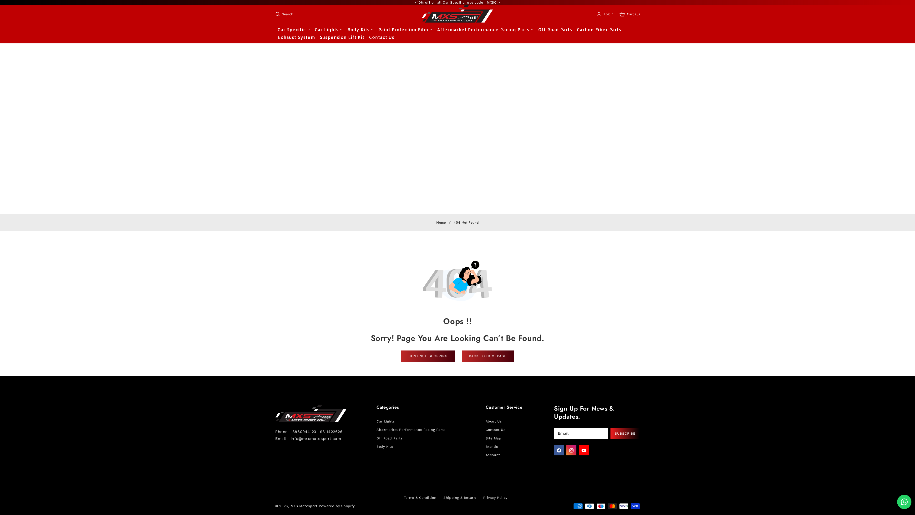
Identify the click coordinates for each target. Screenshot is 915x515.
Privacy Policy (495, 498)
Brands (492, 446)
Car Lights (385, 421)
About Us (494, 421)
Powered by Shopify (337, 506)
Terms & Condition (420, 498)
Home (441, 223)
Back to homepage (488, 356)
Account (493, 455)
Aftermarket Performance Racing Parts (411, 430)
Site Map (493, 438)
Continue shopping (427, 356)
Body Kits (384, 446)
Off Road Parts (389, 438)
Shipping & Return (459, 498)
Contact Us (495, 430)
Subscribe (625, 433)
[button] (284, 14)
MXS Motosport (304, 506)
